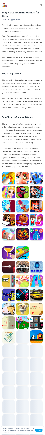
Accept (39, 430)
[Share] (41, 5)
